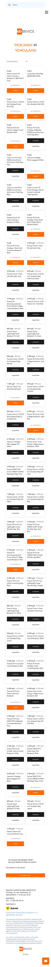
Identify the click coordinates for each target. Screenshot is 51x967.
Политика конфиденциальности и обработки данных (22, 913)
